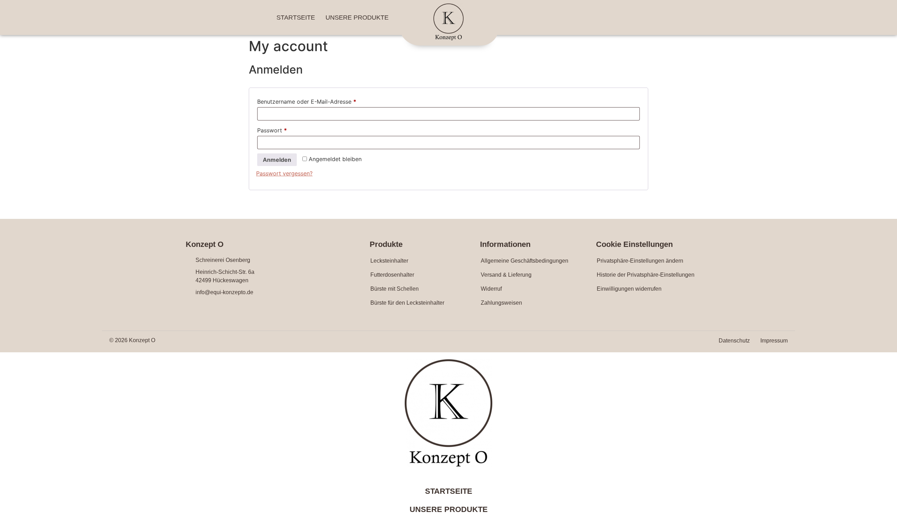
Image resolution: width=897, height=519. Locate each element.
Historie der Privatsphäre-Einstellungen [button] (645, 275)
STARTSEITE (295, 17)
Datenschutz (734, 341)
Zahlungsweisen (501, 303)
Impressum (774, 341)
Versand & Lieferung (506, 275)
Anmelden (277, 159)
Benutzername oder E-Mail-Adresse (322, 100)
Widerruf (491, 289)
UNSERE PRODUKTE (357, 17)
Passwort (287, 129)
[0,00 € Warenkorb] (616, 18)
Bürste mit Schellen (394, 289)
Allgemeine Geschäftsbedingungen (524, 261)
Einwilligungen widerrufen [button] (629, 289)
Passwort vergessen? (284, 173)
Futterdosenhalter (392, 275)
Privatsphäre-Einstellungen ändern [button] (640, 261)
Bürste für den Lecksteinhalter (407, 303)
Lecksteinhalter (389, 261)
